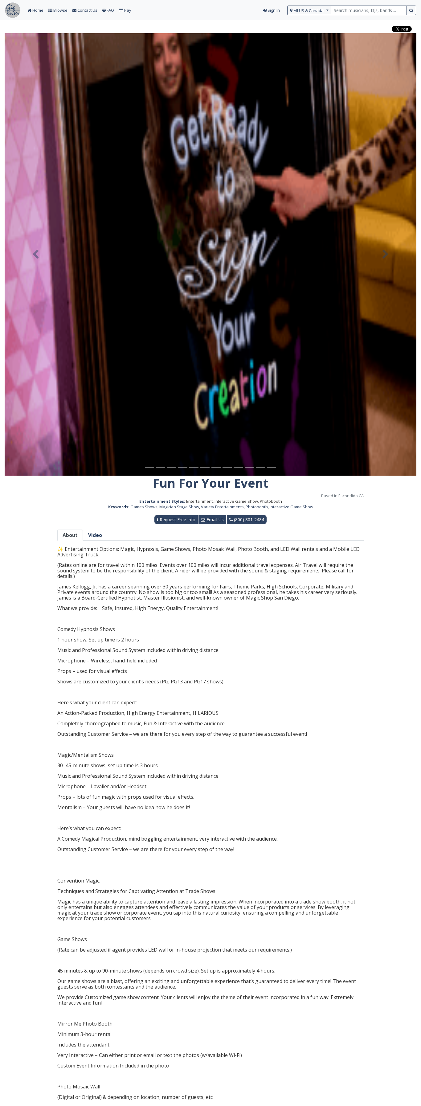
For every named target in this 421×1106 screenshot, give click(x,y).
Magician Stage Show (179, 507)
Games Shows (143, 507)
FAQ (110, 10)
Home (37, 10)
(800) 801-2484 (248, 519)
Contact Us (86, 10)
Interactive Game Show (291, 507)
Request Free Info (176, 519)
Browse (59, 10)
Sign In (273, 10)
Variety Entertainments (222, 507)
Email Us (214, 519)
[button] (35, 254)
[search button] (411, 10)
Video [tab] (95, 535)
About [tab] (70, 535)
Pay (127, 10)
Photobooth (257, 507)
